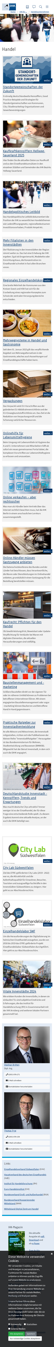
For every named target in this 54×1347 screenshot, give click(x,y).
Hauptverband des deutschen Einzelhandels (25, 1174)
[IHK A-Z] (27, 7)
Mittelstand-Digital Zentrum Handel (21, 1208)
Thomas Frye (10, 1131)
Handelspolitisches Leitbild (21, 212)
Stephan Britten (11, 1065)
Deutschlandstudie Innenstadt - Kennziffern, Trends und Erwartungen (25, 798)
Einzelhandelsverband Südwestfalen (21, 1169)
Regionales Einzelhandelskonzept (26, 280)
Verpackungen (12, 401)
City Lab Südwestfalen (18, 868)
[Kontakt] (34, 7)
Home (13, 11)
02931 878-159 (14, 1136)
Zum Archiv (34, 1250)
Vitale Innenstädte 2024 (19, 991)
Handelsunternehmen (40, 11)
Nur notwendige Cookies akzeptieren (25, 1338)
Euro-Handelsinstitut (14, 1189)
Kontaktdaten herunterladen (20, 1086)
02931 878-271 (14, 1074)
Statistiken (31, 1324)
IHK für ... (23, 11)
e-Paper (36, 1243)
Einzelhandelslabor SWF (19, 931)
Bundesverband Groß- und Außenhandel (23, 1194)
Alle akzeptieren (16, 1334)
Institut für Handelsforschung (18, 1183)
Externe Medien (18, 1328)
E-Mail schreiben (14, 1080)
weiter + (48, 80)
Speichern (31, 1334)
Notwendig (16, 1324)
